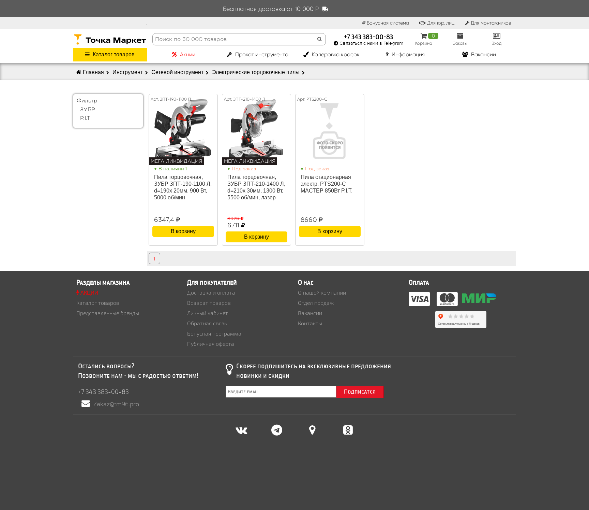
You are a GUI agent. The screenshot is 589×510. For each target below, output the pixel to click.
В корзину (183, 231)
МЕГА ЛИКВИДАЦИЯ (176, 161)
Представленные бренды (107, 313)
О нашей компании (322, 292)
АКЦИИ (88, 292)
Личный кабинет (207, 313)
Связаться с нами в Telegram (370, 43)
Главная (93, 72)
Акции (187, 54)
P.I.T (85, 118)
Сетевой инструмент (178, 72)
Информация (407, 54)
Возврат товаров (209, 302)
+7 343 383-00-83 (368, 36)
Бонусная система (387, 23)
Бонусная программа (214, 333)
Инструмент (128, 72)
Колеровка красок (335, 54)
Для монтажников (490, 23)
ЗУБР (87, 109)
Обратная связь (207, 323)
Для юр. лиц (440, 23)
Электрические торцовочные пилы (256, 72)
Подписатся (360, 391)
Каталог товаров (113, 54)
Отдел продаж (316, 302)
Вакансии (483, 54)
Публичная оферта (210, 343)
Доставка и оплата (211, 292)
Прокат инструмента (261, 54)
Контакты (310, 323)
